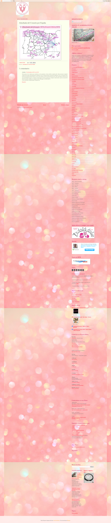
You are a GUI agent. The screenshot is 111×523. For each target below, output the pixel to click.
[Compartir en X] (32, 62)
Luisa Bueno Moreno (75, 382)
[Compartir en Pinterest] (35, 62)
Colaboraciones (74, 93)
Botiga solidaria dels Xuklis (77, 294)
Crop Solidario (74, 102)
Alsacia (73, 83)
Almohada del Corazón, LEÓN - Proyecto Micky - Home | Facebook (82, 330)
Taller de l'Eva (74, 359)
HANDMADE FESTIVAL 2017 (77, 126)
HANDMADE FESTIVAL (76, 123)
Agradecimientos (75, 76)
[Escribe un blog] (31, 62)
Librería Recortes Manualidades (77, 385)
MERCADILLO (74, 137)
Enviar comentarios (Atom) (27, 107)
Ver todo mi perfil (75, 49)
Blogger (68, 520)
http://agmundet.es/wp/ (76, 351)
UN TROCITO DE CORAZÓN (77, 170)
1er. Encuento (74, 70)
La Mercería (74, 366)
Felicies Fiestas (74, 109)
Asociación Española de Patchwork (78, 88)
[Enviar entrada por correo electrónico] (28, 62)
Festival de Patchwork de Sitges (77, 116)
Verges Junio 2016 (75, 172)
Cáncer (73, 89)
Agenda (73, 74)
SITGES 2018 (74, 159)
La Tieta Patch (74, 344)
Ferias (73, 112)
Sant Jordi (73, 152)
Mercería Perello (75, 345)
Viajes (73, 173)
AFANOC (73, 293)
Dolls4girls (74, 105)
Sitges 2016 (74, 156)
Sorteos (73, 163)
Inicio (44, 105)
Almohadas (74, 81)
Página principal (75, 513)
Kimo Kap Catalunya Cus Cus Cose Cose (79, 128)
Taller (73, 165)
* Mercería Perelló (75, 434)
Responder (24, 82)
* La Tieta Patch (75, 431)
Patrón (73, 144)
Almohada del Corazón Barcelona (78, 77)
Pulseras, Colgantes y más (88, 471)
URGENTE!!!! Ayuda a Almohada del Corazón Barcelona (76, 489)
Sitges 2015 (74, 154)
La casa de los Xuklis (75, 296)
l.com (81, 406)
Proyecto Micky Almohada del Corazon (80, 307)
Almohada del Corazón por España (29, 64)
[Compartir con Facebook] (33, 62)
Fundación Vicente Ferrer (76, 121)
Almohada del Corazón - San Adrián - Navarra (82, 317)
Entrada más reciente (22, 105)
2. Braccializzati (75, 72)
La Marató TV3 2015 (75, 130)
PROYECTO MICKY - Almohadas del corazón (76, 500)
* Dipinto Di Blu (75, 426)
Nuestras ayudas (75, 142)
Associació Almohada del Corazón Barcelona (81, 48)
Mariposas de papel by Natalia (77, 346)
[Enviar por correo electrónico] (30, 62)
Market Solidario (75, 135)
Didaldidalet (74, 338)
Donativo (73, 107)
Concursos (74, 96)
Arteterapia (74, 86)
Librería (73, 131)
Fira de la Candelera (75, 117)
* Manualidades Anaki (76, 432)
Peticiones (73, 147)
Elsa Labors (74, 343)
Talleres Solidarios (75, 166)
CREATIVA (74, 100)
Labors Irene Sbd (75, 370)
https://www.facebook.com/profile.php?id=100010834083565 (79, 418)
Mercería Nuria (74, 363)
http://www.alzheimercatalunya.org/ (78, 447)
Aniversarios (74, 84)
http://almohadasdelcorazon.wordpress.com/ (80, 410)
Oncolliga (73, 298)
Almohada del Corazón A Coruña (78, 374)
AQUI (77, 283)
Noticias (73, 140)
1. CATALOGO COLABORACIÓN (78, 67)
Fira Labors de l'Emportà (76, 119)
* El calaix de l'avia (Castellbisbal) (78, 430)
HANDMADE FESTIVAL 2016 (77, 124)
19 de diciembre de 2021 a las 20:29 (32, 72)
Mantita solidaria (75, 133)
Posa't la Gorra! (74, 300)
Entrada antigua (65, 105)
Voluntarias (74, 175)
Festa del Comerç (75, 114)
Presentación (74, 149)
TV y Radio (74, 168)
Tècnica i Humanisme (75, 301)
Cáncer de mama (75, 91)
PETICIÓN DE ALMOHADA (77, 145)
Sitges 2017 (74, 158)
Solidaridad (74, 161)
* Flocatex (74, 429)
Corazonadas (74, 98)
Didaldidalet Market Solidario (77, 103)
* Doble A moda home (76, 427)
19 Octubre (74, 69)
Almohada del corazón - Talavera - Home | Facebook (81, 327)
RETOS (73, 151)
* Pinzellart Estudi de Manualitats (78, 435)
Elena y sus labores (75, 388)
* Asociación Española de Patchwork (78, 425)
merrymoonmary (57, 520)
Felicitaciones (74, 110)
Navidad (73, 138)
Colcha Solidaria (75, 95)
